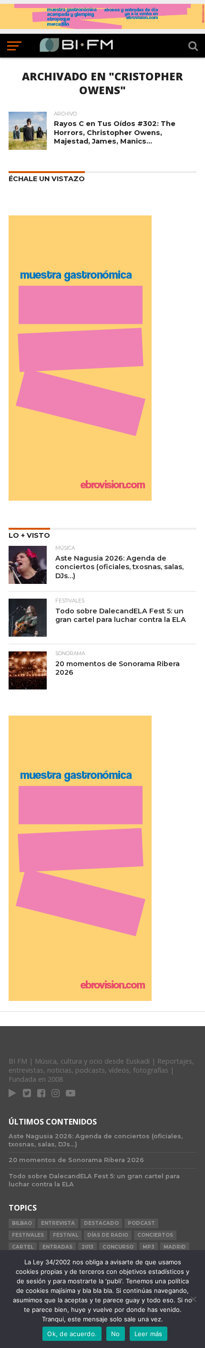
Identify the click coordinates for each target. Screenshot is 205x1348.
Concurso (117, 1247)
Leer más (148, 1334)
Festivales (28, 1235)
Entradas (57, 1247)
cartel (22, 1247)
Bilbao (22, 1223)
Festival (65, 1235)
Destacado (101, 1223)
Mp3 (148, 1247)
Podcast (141, 1223)
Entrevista (58, 1223)
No (115, 1334)
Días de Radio (107, 1235)
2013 (87, 1247)
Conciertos (155, 1235)
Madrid (175, 1247)
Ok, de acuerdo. (72, 1334)
